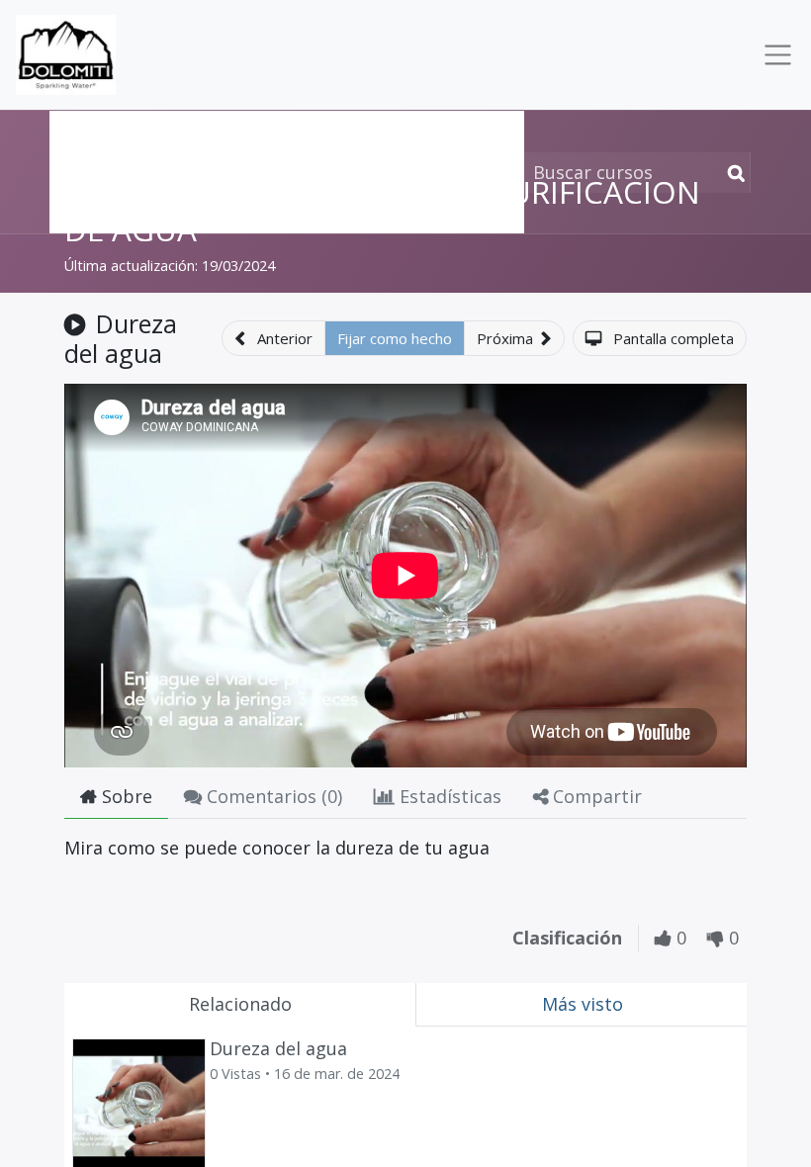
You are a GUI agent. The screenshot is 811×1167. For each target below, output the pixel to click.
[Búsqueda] (732, 172)
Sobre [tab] (124, 796)
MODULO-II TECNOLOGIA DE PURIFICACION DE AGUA (382, 210)
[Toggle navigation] (774, 55)
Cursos (93, 131)
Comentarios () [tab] (272, 796)
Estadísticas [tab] (448, 796)
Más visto (582, 1004)
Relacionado (240, 1004)
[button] (273, 338)
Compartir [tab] (595, 796)
